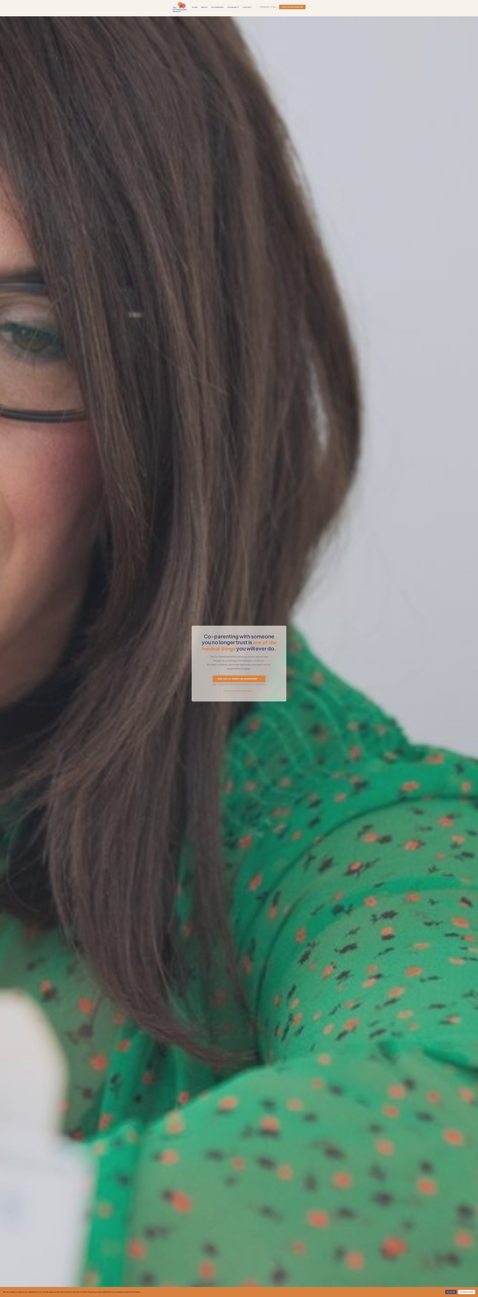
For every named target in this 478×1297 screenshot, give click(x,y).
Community (233, 7)
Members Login (268, 7)
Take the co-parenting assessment (237, 679)
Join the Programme (292, 7)
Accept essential (466, 1292)
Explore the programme (238, 691)
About (204, 7)
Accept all (451, 1292)
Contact (247, 7)
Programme (217, 7)
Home (195, 7)
